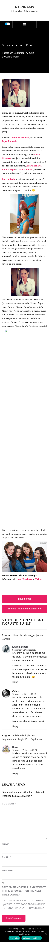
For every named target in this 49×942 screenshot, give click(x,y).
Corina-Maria (12, 56)
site (19, 579)
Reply (15, 682)
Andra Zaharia (34, 165)
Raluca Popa (8, 169)
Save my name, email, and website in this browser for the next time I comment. (24, 891)
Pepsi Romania (9, 141)
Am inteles (14, 938)
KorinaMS (24, 7)
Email (6, 857)
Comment (9, 803)
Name (6, 844)
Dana (15, 747)
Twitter (38, 579)
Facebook (27, 579)
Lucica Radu (8, 179)
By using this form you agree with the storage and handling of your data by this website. (24, 904)
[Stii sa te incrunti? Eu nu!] (16, 92)
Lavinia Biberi (25, 169)
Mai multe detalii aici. (32, 938)
